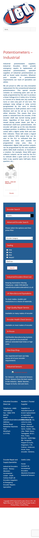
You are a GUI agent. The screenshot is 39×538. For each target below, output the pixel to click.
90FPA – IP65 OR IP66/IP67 (10, 182)
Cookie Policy (24, 505)
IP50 (10, 250)
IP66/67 (11, 257)
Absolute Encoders (28, 473)
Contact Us (25, 466)
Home (23, 464)
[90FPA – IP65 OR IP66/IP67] (10, 171)
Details (11, 193)
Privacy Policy (15, 505)
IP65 (10, 255)
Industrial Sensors (28, 475)
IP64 (10, 252)
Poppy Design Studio (28, 503)
